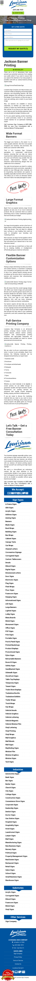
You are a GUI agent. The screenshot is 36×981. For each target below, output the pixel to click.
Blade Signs (9, 525)
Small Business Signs (13, 877)
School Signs (10, 873)
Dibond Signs (10, 566)
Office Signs (10, 628)
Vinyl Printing (10, 731)
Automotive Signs (12, 774)
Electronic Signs (11, 580)
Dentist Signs (10, 812)
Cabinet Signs (10, 538)
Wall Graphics (10, 738)
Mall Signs (9, 839)
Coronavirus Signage (13, 552)
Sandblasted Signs (12, 669)
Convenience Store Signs (15, 801)
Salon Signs (10, 870)
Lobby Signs (10, 614)
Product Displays (11, 648)
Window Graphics (12, 755)
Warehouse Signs (12, 880)
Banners (8, 521)
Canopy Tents (10, 542)
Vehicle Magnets (11, 721)
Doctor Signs (10, 815)
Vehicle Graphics (11, 714)
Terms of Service (18, 960)
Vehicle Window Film (13, 724)
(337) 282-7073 (18, 10)
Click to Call (18, 13)
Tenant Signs (10, 686)
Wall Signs (9, 745)
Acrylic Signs (10, 511)
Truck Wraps (10, 703)
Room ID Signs (11, 662)
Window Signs (10, 758)
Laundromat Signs (12, 832)
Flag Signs (9, 583)
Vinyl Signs (9, 909)
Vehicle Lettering (12, 717)
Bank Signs (9, 777)
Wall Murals (9, 741)
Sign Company (11, 921)
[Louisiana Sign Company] (18, 933)
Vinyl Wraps (9, 734)
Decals (8, 563)
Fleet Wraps (9, 587)
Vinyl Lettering (11, 727)
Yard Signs (9, 762)
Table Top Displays (12, 679)
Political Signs (11, 853)
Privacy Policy (18, 957)
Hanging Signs (11, 597)
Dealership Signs (11, 808)
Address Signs (11, 515)
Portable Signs (11, 638)
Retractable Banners (13, 659)
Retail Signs (10, 866)
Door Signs (9, 576)
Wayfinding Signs (12, 748)
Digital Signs (10, 569)
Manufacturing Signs (13, 842)
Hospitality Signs (12, 825)
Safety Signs (10, 666)
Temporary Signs (12, 683)
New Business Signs (13, 846)
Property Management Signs (16, 856)
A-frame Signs (11, 504)
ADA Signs (9, 508)
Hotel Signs (9, 829)
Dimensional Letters (13, 573)
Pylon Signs (9, 655)
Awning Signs (10, 518)
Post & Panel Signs (12, 642)
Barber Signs (10, 784)
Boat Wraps (9, 528)
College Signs (10, 794)
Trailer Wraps (10, 700)
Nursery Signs (10, 849)
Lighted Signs (10, 611)
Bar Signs (9, 781)
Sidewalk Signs (11, 672)
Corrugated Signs (12, 556)
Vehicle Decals (11, 710)
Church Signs (10, 788)
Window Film (10, 751)
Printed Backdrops (12, 645)
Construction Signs (12, 798)
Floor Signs (9, 590)
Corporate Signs (11, 805)
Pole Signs (9, 635)
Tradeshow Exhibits (12, 697)
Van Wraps (9, 707)
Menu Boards (10, 618)
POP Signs (9, 631)
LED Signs (9, 604)
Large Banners (10, 607)
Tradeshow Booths (12, 693)
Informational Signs (13, 600)
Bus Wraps (9, 535)
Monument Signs (11, 624)
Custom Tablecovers (13, 559)
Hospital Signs (11, 822)
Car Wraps (9, 545)
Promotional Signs (12, 652)
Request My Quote (17, 48)
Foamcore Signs (11, 594)
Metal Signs (10, 621)
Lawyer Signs (10, 836)
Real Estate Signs (12, 860)
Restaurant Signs (12, 863)
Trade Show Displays (13, 690)
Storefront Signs (11, 676)
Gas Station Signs (12, 818)
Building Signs (10, 532)
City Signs (9, 791)
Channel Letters (11, 549)
